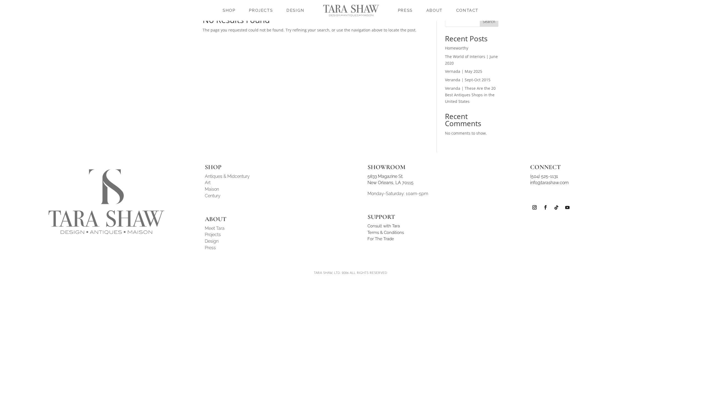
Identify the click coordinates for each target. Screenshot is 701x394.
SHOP (229, 10)
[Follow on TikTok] (556, 207)
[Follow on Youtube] (567, 207)
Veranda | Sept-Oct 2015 (467, 79)
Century (212, 195)
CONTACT (467, 10)
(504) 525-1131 (544, 176)
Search (489, 21)
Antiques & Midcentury (227, 176)
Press (210, 247)
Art (208, 182)
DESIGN (295, 10)
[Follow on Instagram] (534, 207)
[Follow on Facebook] (545, 207)
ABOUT (434, 10)
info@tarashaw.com (549, 182)
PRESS (405, 10)
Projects (213, 234)
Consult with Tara (383, 226)
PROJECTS (261, 10)
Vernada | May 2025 (463, 71)
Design (212, 241)
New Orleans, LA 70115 (390, 182)
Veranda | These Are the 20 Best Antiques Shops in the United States (470, 95)
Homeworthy (456, 48)
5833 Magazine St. (385, 176)
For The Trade (380, 238)
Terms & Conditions (385, 232)
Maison (212, 189)
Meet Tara (215, 228)
